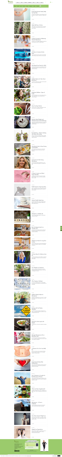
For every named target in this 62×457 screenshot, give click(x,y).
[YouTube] (18, 451)
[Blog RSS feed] (40, 6)
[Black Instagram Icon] (61, 226)
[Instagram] (15, 451)
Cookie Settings (54, 455)
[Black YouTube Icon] (61, 230)
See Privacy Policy (29, 455)
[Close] (61, 455)
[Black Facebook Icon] (61, 228)
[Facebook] (17, 451)
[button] (45, 2)
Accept (59, 455)
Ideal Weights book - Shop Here (18, 446)
